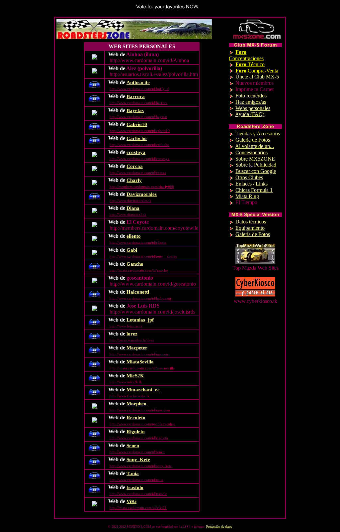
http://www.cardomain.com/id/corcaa (138, 173)
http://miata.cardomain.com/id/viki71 (138, 508)
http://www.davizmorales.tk (130, 200)
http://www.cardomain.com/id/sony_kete (141, 466)
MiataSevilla (140, 361)
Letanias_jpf (140, 320)
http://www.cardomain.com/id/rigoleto (139, 438)
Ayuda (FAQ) (249, 114)
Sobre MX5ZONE (255, 159)
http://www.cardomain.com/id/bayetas (138, 117)
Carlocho (137, 138)
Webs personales (252, 108)
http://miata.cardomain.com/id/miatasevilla (142, 368)
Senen (133, 445)
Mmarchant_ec (143, 389)
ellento (134, 236)
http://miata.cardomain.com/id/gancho (139, 270)
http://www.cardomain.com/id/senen (137, 452)
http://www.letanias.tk (126, 326)
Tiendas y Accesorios (257, 133)
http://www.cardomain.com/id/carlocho (139, 145)
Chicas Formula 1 (254, 190)
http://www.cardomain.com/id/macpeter (140, 354)
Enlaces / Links (251, 184)
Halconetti (138, 292)
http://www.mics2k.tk (126, 382)
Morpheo (136, 403)
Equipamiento (250, 228)
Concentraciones (246, 55)
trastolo (135, 487)
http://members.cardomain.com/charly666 (142, 187)
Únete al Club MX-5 (257, 76)
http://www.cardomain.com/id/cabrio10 (140, 131)
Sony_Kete (138, 459)
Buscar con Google (255, 171)
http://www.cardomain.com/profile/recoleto (143, 424)
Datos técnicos (250, 221)
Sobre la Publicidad (255, 165)
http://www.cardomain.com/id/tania (136, 480)
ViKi (131, 501)
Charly (134, 180)
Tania (133, 473)
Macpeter (137, 347)
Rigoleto (136, 431)
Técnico (250, 64)
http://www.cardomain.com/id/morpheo (140, 410)
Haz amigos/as (250, 102)
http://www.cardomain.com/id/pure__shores (143, 256)
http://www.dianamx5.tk (128, 214)
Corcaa (135, 166)
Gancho (135, 264)
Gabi (132, 250)
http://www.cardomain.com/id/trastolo (138, 494)
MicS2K (135, 375)
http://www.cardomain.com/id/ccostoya (139, 159)
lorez (132, 333)
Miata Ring (247, 196)
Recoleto (136, 417)
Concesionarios (251, 152)
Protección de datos (219, 526)
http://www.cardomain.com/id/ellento (138, 242)
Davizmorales (142, 194)
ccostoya (136, 152)
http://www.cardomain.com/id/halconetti (140, 298)
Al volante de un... (254, 146)
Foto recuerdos (251, 95)
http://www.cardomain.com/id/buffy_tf (139, 89)
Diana (133, 208)
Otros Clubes (249, 177)
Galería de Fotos (252, 140)
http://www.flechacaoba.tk (129, 396)
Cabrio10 (137, 124)
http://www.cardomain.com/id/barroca (139, 103)
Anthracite (138, 82)
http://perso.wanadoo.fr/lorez (132, 340)
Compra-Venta (256, 70)
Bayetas (135, 110)
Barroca (136, 96)
